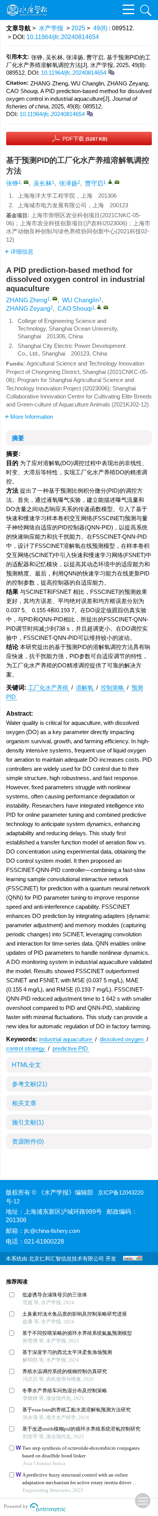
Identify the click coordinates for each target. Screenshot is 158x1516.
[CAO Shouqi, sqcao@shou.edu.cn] (99, 307)
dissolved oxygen (122, 1039)
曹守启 (94, 183)
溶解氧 (85, 687)
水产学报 (51, 28)
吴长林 (42, 183)
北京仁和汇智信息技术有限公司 (66, 1258)
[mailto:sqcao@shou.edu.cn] (117, 182)
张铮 (12, 183)
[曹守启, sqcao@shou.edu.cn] (110, 181)
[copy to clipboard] (89, 113)
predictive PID (71, 1048)
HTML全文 (26, 1065)
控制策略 (113, 687)
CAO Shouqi (75, 308)
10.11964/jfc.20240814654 (62, 37)
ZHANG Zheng (26, 300)
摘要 (18, 438)
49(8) (101, 28)
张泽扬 (68, 183)
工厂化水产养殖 (49, 687)
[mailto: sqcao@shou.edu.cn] (106, 307)
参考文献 (29, 1084)
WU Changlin (80, 300)
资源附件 (28, 1141)
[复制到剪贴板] (111, 72)
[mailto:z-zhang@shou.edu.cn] (26, 182)
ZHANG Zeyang (28, 308)
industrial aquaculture (66, 1039)
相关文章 (24, 1103)
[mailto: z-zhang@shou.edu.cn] (55, 298)
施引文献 (28, 1122)
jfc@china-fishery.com (52, 1231)
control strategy (26, 1048)
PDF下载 (85, 139)
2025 (78, 28)
